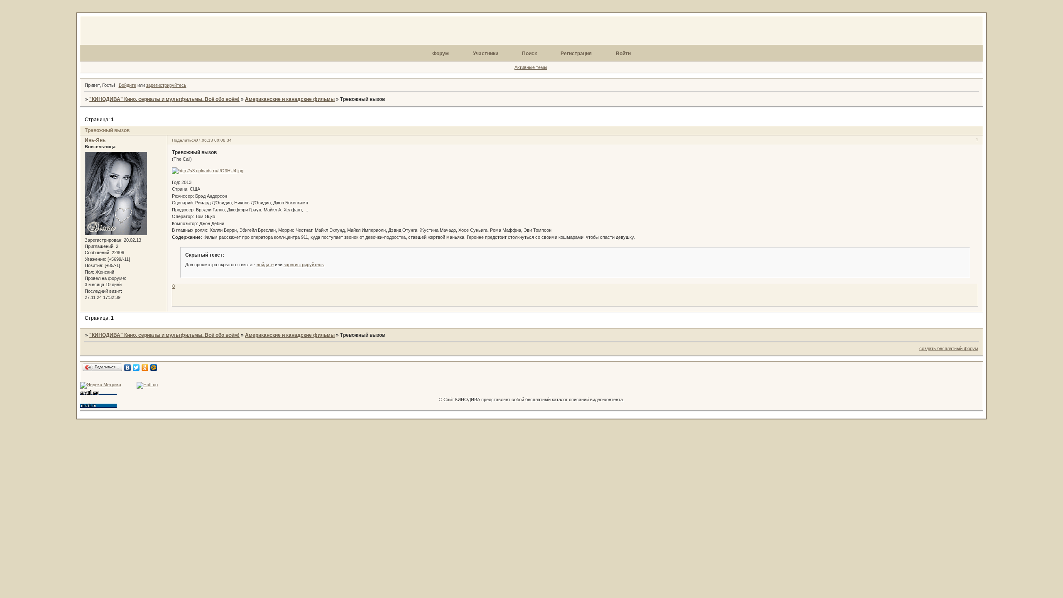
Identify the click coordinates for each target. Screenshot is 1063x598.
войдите (265, 264)
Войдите (127, 85)
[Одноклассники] (145, 367)
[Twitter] (136, 367)
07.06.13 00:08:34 (214, 140)
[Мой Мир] (153, 367)
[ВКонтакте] (127, 367)
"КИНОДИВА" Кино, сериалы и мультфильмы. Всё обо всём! (164, 99)
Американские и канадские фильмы (290, 99)
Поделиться (184, 140)
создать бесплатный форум (948, 348)
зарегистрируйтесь (166, 85)
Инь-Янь (95, 140)
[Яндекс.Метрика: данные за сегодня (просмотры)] (100, 385)
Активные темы (530, 67)
